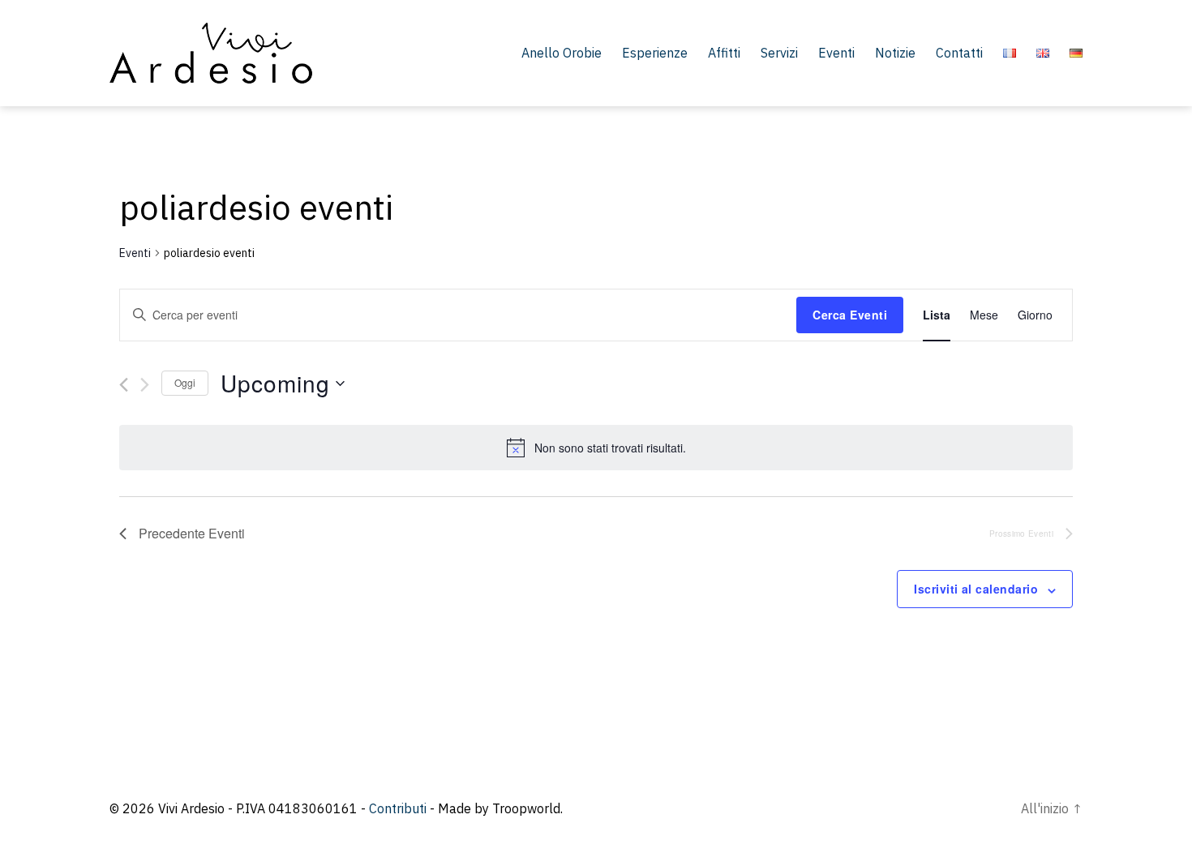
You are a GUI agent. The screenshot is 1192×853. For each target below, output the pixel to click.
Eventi (836, 53)
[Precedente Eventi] (123, 384)
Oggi (184, 382)
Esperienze (655, 53)
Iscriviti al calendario (976, 589)
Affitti (724, 53)
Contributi (398, 808)
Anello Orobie (561, 53)
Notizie (895, 53)
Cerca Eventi (850, 314)
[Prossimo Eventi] (144, 384)
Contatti (959, 53)
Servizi (779, 53)
